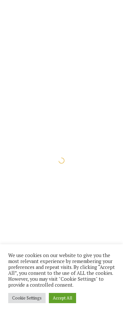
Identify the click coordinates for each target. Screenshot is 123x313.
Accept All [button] (62, 298)
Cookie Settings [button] (27, 298)
